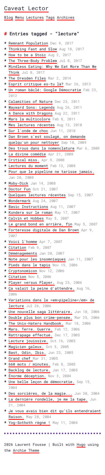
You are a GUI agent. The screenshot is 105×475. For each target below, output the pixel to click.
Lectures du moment (28, 165)
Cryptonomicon (23, 270)
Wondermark (20, 200)
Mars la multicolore (29, 119)
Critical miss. (24, 159)
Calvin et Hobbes (26, 218)
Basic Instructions (28, 206)
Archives (65, 17)
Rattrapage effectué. (30, 334)
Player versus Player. (32, 282)
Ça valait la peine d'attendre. (41, 288)
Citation (17, 247)
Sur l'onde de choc (28, 130)
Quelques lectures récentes (37, 194)
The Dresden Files (27, 78)
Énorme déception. (27, 375)
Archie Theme (26, 450)
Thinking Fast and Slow (33, 48)
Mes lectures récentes (32, 124)
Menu (19, 17)
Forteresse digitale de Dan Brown (44, 229)
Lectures (35, 17)
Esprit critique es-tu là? (36, 83)
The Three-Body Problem (33, 60)
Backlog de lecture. (29, 369)
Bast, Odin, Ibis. (27, 352)
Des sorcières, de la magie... (40, 393)
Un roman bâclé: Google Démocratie (45, 89)
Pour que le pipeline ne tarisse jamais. (51, 171)
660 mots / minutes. (29, 364)
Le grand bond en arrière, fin (40, 224)
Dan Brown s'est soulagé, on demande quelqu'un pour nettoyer (47, 139)
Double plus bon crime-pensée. (40, 317)
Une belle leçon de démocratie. (41, 381)
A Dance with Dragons (30, 113)
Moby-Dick (18, 183)
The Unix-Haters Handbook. (36, 323)
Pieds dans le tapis (29, 264)
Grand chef (21, 358)
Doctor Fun (20, 189)
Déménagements (23, 253)
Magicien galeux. (26, 346)
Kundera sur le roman (30, 212)
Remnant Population (28, 43)
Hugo (81, 444)
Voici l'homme (23, 241)
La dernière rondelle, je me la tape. (48, 399)
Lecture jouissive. (28, 340)
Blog (8, 17)
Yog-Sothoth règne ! (29, 422)
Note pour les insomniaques (37, 259)
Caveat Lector (26, 8)
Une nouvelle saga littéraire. (40, 311)
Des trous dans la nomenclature (41, 148)
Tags (50, 17)
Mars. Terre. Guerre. (30, 329)
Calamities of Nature (30, 101)
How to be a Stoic (27, 54)
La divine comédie (27, 154)
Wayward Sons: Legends (32, 107)
